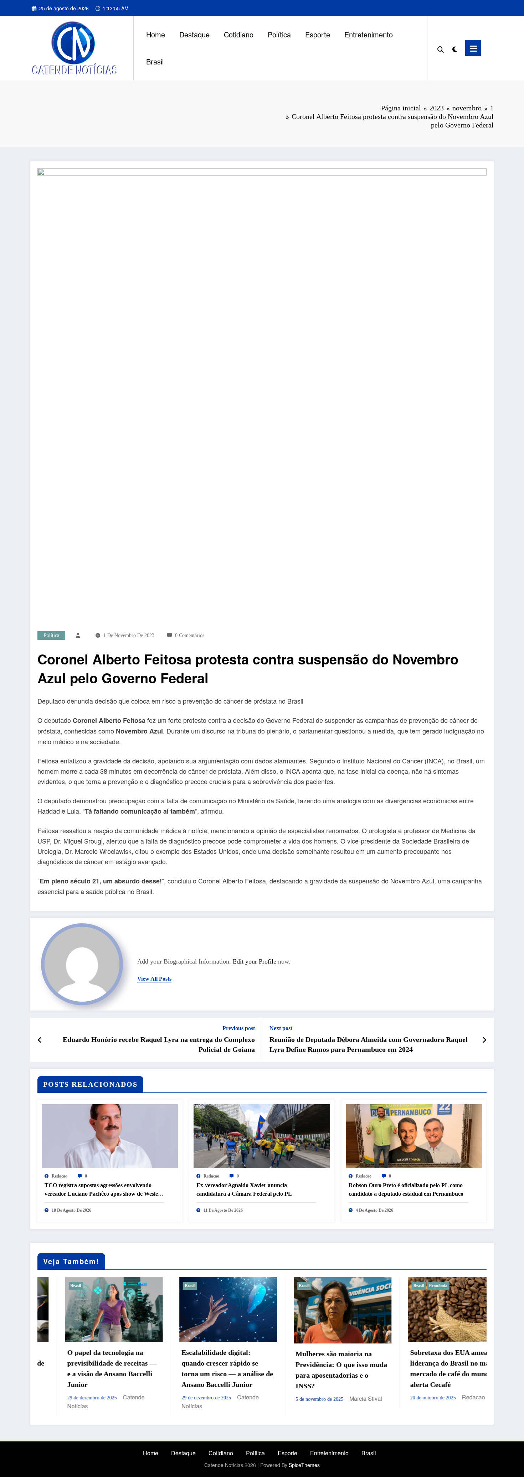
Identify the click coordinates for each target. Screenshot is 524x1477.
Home (155, 34)
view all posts (154, 979)
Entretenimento (368, 34)
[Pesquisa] (441, 48)
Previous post (238, 1028)
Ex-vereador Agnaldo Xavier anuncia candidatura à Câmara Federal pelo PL (244, 1189)
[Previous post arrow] (39, 1039)
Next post (280, 1028)
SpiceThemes (304, 1464)
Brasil (155, 61)
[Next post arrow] (484, 1039)
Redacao (59, 1176)
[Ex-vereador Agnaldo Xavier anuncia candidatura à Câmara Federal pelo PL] (262, 1135)
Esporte (317, 34)
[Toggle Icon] (473, 48)
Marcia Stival (238, 1398)
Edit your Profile (254, 961)
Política (279, 34)
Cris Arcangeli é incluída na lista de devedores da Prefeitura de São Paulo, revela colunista (439, 1354)
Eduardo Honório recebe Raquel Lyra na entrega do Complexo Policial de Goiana (159, 1044)
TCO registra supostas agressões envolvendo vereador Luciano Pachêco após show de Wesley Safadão (103, 1190)
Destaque (194, 34)
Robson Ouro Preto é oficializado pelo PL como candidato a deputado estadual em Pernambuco (406, 1189)
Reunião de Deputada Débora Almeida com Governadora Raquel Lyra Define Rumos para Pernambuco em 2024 (368, 1044)
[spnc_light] (454, 48)
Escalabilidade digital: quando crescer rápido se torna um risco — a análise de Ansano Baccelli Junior (99, 1368)
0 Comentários (189, 635)
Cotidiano (238, 34)
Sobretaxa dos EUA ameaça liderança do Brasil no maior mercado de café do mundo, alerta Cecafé (326, 1368)
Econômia (310, 1285)
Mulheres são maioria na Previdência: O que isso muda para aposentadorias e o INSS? (214, 1370)
